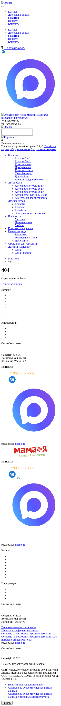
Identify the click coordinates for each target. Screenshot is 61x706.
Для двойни (22, 176)
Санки (18, 249)
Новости (13, 20)
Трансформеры (23, 173)
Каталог (12, 11)
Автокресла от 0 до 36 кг (29, 188)
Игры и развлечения (20, 574)
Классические (23, 164)
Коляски (13, 155)
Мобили (19, 225)
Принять (7, 703)
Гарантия (13, 17)
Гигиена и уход (17, 231)
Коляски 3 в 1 (23, 161)
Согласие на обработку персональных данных (28, 633)
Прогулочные (23, 167)
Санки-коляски (23, 252)
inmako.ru (20, 443)
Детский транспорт (19, 246)
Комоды (19, 207)
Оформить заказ (20, 149)
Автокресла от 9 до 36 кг (29, 191)
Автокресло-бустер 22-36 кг (31, 194)
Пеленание (21, 240)
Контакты (13, 23)
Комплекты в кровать (20, 228)
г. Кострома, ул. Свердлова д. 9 (18, 537)
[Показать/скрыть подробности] (7, 137)
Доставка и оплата (18, 14)
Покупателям (16, 331)
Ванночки (21, 234)
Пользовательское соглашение (18, 627)
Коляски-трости (24, 170)
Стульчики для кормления (23, 243)
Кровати (20, 203)
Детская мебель (17, 200)
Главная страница (11, 284)
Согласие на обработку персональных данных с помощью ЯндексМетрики (29, 638)
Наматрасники (23, 222)
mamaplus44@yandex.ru (14, 117)
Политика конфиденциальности (19, 630)
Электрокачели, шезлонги (30, 213)
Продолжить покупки (43, 149)
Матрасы (20, 219)
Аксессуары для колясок (29, 179)
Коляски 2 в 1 (23, 158)
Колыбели (21, 210)
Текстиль (13, 568)
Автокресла (15, 182)
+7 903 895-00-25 (14, 48)
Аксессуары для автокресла (31, 197)
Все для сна (15, 216)
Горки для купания (26, 237)
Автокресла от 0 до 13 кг (29, 185)
